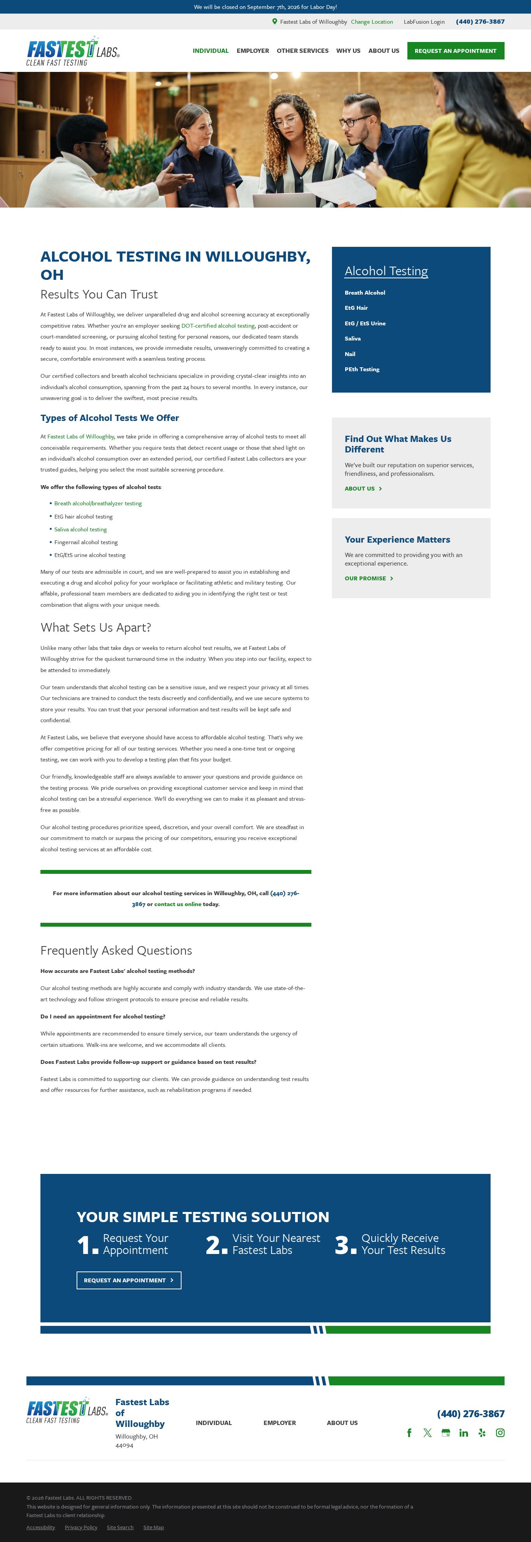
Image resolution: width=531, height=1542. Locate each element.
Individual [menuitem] (211, 50)
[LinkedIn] (463, 1432)
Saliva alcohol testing (80, 529)
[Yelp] (482, 1432)
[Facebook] (409, 1432)
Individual (214, 1422)
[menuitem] (411, 292)
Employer (280, 1422)
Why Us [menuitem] (348, 50)
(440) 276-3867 (480, 21)
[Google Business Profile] (446, 1432)
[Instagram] (500, 1432)
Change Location (372, 21)
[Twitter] (427, 1432)
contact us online (177, 903)
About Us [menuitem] (384, 50)
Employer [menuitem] (253, 50)
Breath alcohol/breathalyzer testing (98, 503)
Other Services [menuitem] (303, 50)
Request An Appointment (456, 50)
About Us (360, 488)
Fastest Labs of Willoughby (80, 436)
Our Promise (365, 578)
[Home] (73, 51)
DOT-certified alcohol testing (218, 325)
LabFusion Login (424, 21)
